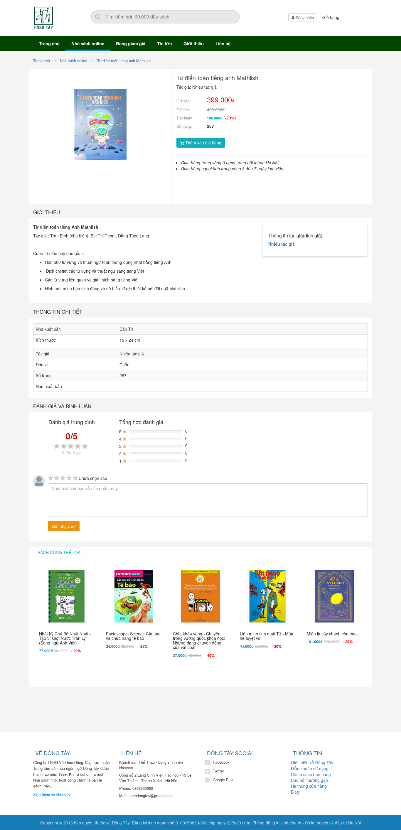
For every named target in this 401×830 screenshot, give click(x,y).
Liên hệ (222, 43)
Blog (295, 792)
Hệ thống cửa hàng (309, 786)
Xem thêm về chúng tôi (52, 794)
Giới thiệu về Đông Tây (312, 762)
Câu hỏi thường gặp (309, 780)
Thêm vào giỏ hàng (202, 143)
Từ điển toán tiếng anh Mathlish (124, 60)
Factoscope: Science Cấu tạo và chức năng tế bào (133, 636)
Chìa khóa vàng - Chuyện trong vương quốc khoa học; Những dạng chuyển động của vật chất (199, 640)
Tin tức (164, 43)
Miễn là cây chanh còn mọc (332, 634)
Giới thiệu (193, 43)
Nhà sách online (87, 43)
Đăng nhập (304, 17)
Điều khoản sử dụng (309, 768)
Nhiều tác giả (281, 244)
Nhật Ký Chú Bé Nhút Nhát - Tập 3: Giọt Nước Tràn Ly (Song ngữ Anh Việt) (65, 638)
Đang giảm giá (130, 43)
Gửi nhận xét (64, 526)
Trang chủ (49, 43)
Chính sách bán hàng (311, 774)
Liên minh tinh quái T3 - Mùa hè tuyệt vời (266, 636)
